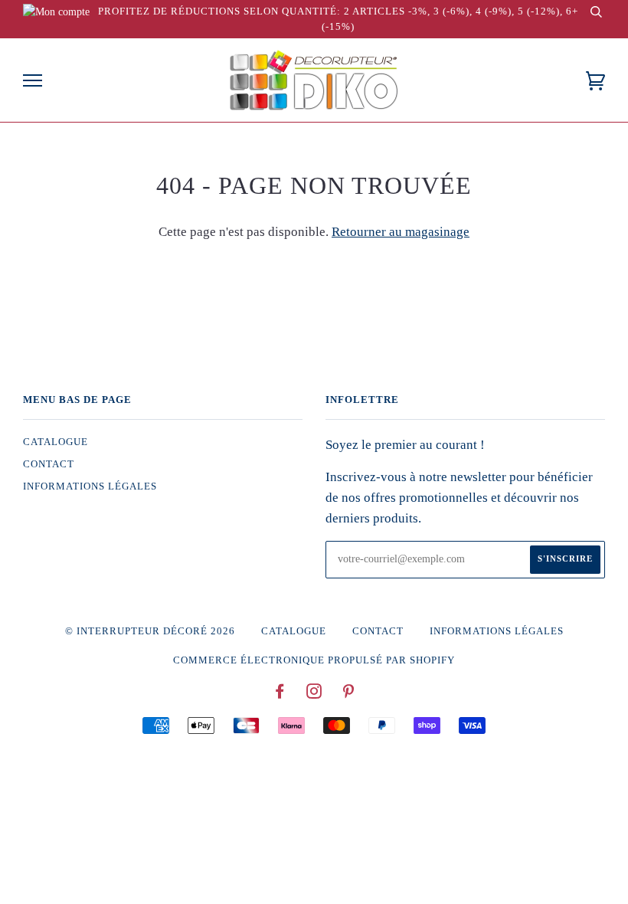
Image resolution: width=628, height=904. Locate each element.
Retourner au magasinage (400, 231)
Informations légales (90, 486)
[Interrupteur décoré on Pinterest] (349, 694)
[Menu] (32, 80)
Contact (48, 464)
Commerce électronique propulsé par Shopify (314, 660)
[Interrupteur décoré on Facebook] (280, 694)
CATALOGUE (55, 442)
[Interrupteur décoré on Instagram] (314, 694)
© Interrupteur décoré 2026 (150, 631)
